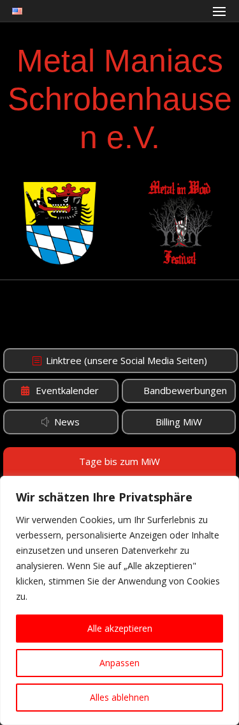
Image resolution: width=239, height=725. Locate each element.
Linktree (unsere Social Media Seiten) (126, 360)
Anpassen (119, 663)
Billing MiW (179, 421)
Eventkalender (67, 390)
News (67, 421)
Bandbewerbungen (185, 390)
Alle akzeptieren (119, 628)
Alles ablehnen (119, 697)
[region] (119, 600)
